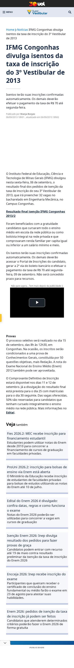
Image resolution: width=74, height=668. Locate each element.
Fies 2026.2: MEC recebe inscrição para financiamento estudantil (36, 435)
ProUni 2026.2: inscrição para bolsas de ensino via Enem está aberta (37, 469)
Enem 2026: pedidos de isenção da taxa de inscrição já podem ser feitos (37, 613)
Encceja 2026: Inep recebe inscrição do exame (36, 576)
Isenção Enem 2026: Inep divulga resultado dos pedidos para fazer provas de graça (32, 540)
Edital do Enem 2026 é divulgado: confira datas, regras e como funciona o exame (36, 506)
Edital (10, 413)
